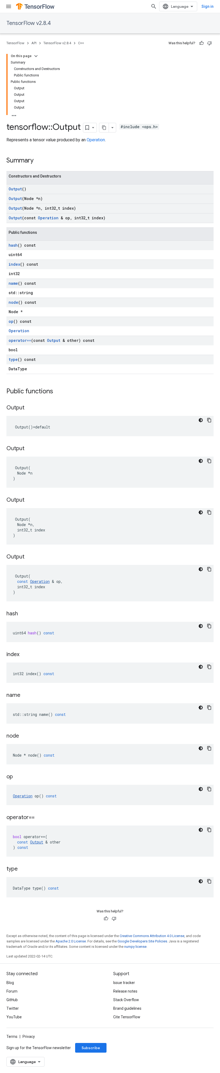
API (33, 43)
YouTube (14, 1017)
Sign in (207, 6)
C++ (81, 43)
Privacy (29, 1036)
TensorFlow (15, 43)
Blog (10, 983)
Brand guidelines (127, 1008)
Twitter (12, 1008)
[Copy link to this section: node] (24, 736)
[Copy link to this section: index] (24, 655)
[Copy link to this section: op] (18, 777)
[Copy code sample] (209, 420)
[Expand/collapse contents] (36, 56)
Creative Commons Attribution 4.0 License (152, 936)
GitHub (12, 1000)
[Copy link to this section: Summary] (39, 161)
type (13, 359)
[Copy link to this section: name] (25, 695)
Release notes (125, 991)
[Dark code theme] (200, 420)
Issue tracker (124, 983)
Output (15, 188)
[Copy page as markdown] (104, 127)
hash (13, 245)
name (13, 283)
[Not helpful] (210, 43)
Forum (11, 991)
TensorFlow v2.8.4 (28, 23)
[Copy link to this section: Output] (29, 408)
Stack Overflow (126, 1000)
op (11, 321)
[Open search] (154, 6)
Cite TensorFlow (126, 1017)
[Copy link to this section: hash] (23, 614)
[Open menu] (8, 6)
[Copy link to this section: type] (23, 869)
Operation (96, 139)
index (14, 264)
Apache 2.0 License (71, 941)
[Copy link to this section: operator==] (40, 818)
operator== (20, 340)
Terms (11, 1036)
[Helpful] (201, 43)
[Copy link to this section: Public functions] (58, 392)
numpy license (135, 947)
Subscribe (91, 1047)
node (13, 302)
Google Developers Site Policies (142, 941)
